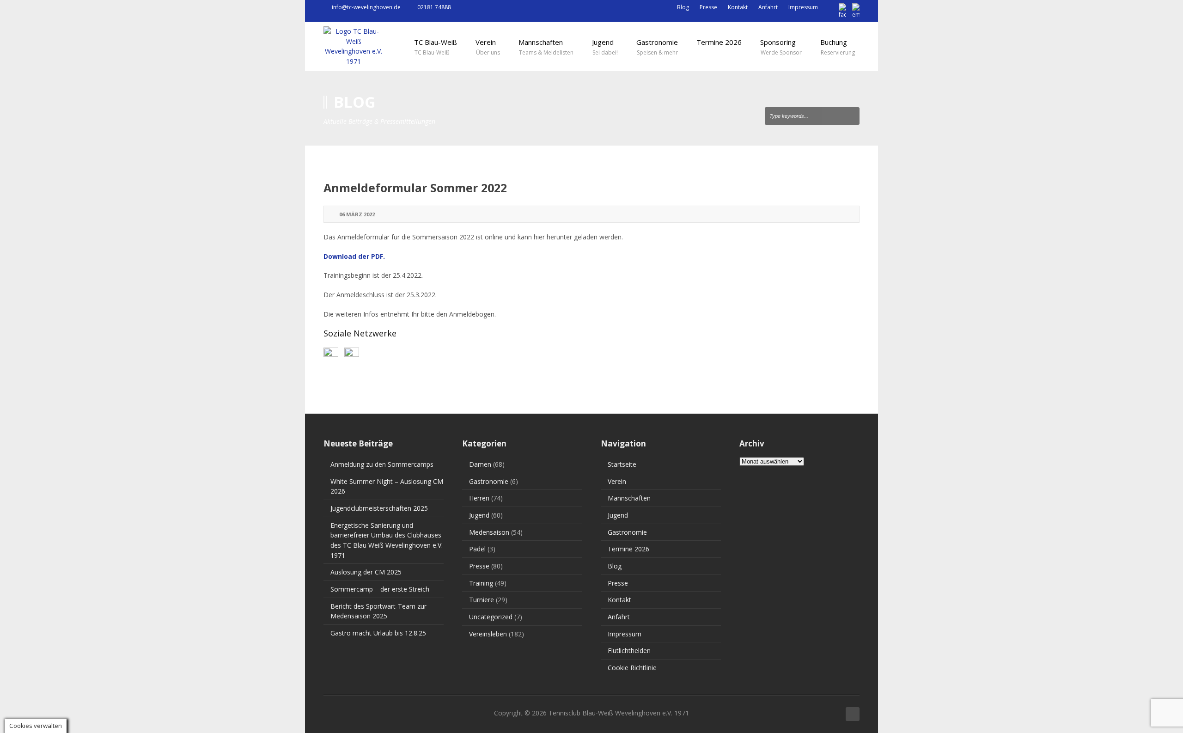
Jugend (479, 515)
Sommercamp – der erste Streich (379, 589)
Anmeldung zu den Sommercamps (381, 464)
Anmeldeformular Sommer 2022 (415, 187)
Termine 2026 (628, 548)
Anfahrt (768, 7)
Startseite (622, 464)
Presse (708, 7)
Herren (479, 498)
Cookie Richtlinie (632, 667)
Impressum (803, 7)
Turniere (481, 599)
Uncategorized (490, 616)
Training (481, 583)
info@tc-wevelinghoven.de (366, 7)
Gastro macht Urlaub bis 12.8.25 (378, 633)
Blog (683, 7)
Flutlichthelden (629, 650)
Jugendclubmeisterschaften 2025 (379, 508)
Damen (480, 464)
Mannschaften (629, 498)
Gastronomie (488, 481)
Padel (477, 548)
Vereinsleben (488, 633)
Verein (617, 481)
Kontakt (738, 7)
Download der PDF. (354, 256)
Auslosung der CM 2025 (366, 572)
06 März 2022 (357, 214)
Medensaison (489, 532)
